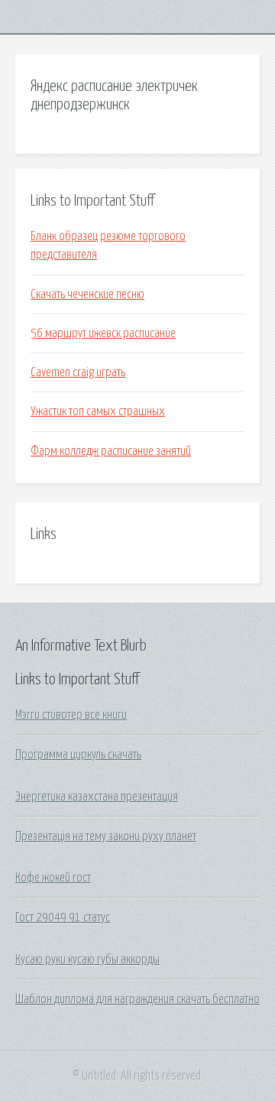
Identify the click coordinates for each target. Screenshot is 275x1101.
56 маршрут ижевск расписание (103, 333)
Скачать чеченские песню (87, 294)
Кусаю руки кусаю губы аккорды (87, 959)
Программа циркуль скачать (78, 755)
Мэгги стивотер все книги (71, 715)
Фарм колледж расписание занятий (111, 451)
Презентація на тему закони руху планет (105, 836)
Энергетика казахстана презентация (96, 797)
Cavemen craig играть (78, 372)
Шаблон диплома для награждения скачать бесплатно (137, 999)
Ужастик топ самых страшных (98, 411)
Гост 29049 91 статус (62, 917)
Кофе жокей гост (53, 878)
